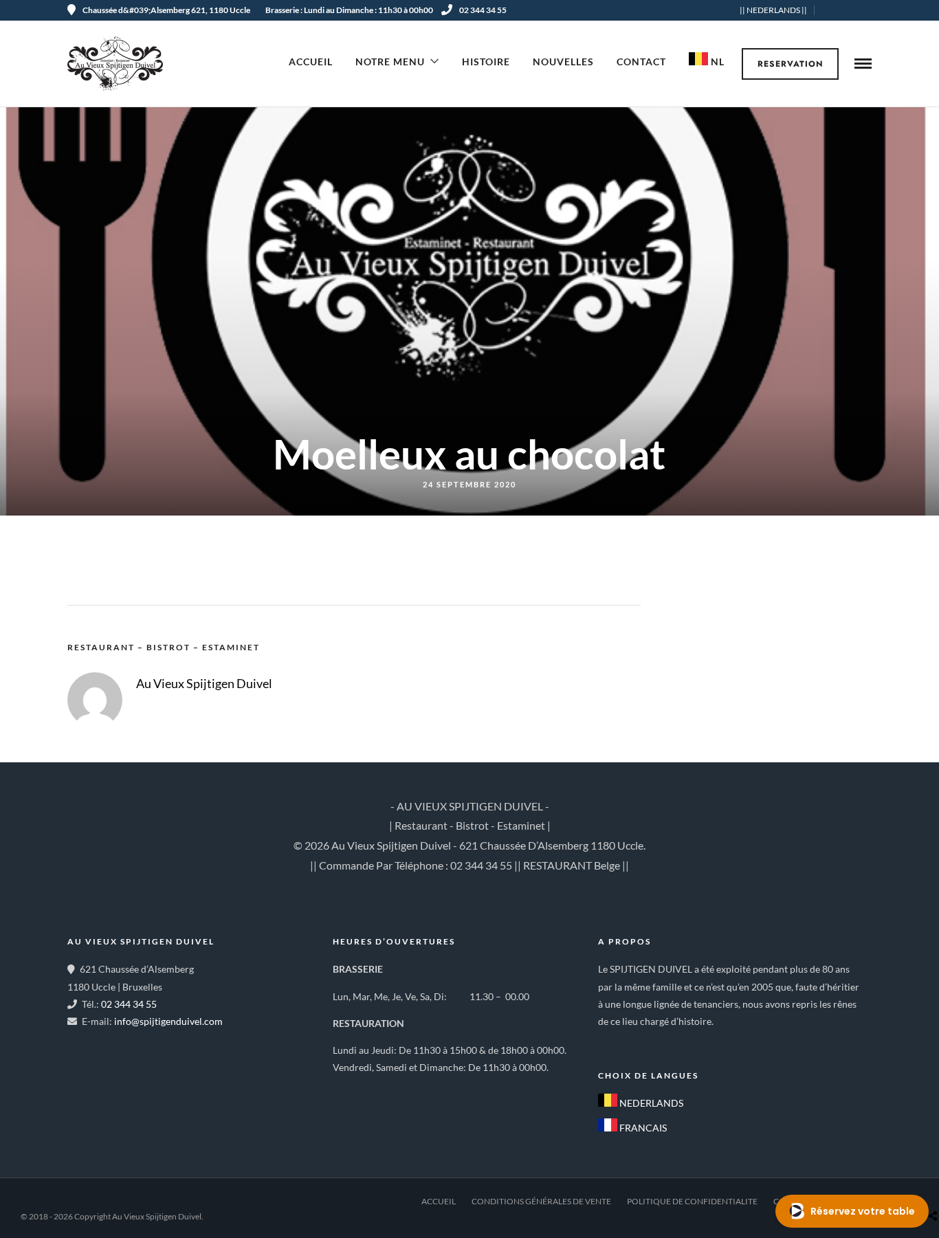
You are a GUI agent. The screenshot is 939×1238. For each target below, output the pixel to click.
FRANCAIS (642, 1128)
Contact (641, 61)
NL (716, 61)
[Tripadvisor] (867, 10)
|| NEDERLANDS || (773, 10)
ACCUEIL (438, 1201)
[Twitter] (643, 1043)
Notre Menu (390, 61)
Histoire (486, 61)
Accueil (311, 61)
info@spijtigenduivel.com (168, 1021)
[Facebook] (613, 1043)
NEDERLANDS (650, 1103)
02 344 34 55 (483, 10)
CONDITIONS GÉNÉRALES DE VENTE (541, 1201)
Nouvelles (563, 61)
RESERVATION (791, 64)
